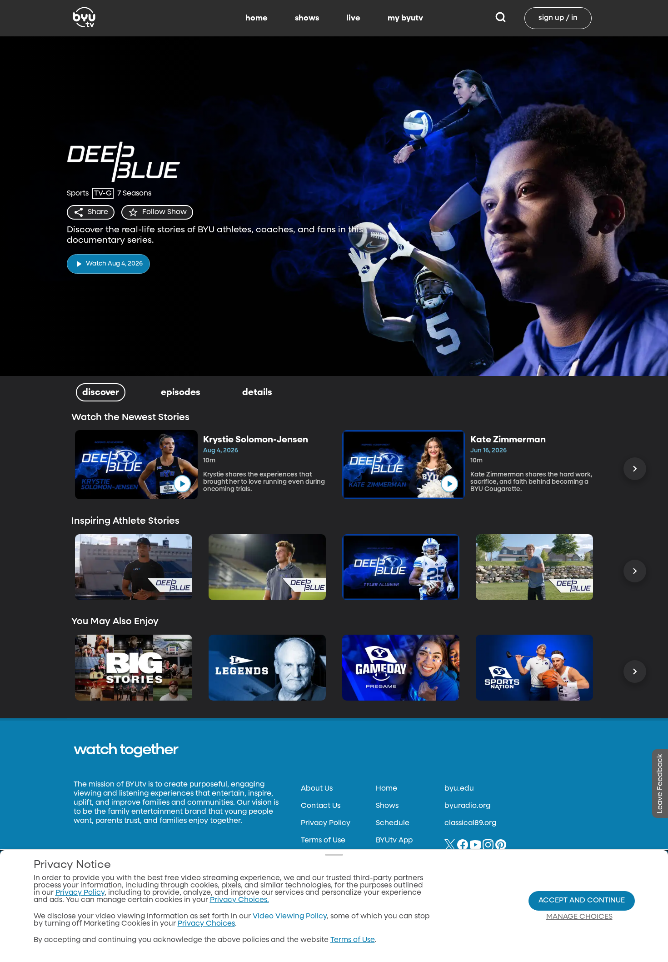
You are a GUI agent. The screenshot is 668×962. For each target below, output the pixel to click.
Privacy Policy (325, 823)
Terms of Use (323, 840)
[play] (182, 483)
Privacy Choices (206, 923)
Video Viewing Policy (290, 916)
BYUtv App (394, 840)
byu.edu (459, 788)
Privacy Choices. (239, 900)
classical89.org (470, 823)
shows (307, 18)
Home (386, 788)
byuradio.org (467, 806)
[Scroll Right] (634, 468)
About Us (317, 788)
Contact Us (320, 806)
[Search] (500, 18)
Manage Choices (579, 917)
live (353, 18)
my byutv (405, 18)
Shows (387, 806)
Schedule (392, 823)
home (256, 18)
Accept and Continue (581, 900)
